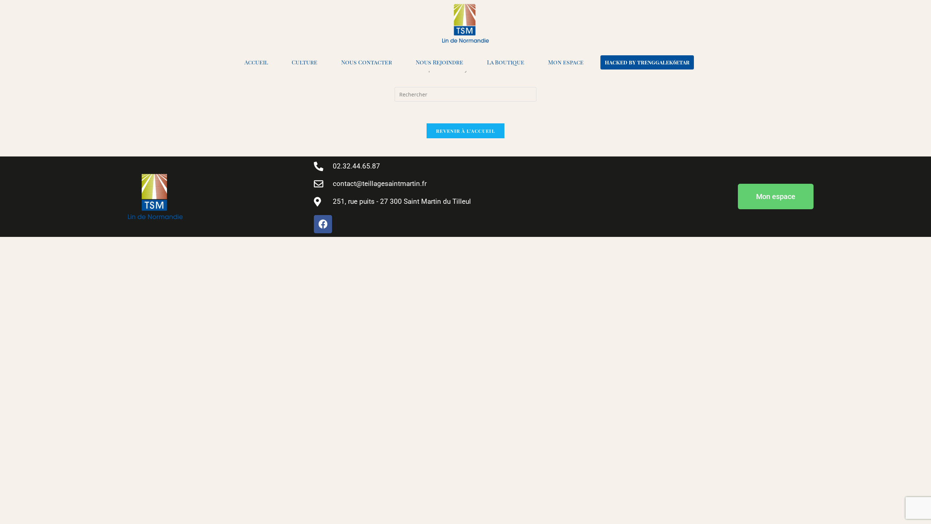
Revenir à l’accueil (465, 131)
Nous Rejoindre (439, 62)
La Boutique (505, 62)
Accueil (256, 62)
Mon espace (566, 62)
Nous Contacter (366, 62)
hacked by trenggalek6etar (647, 62)
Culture (304, 62)
